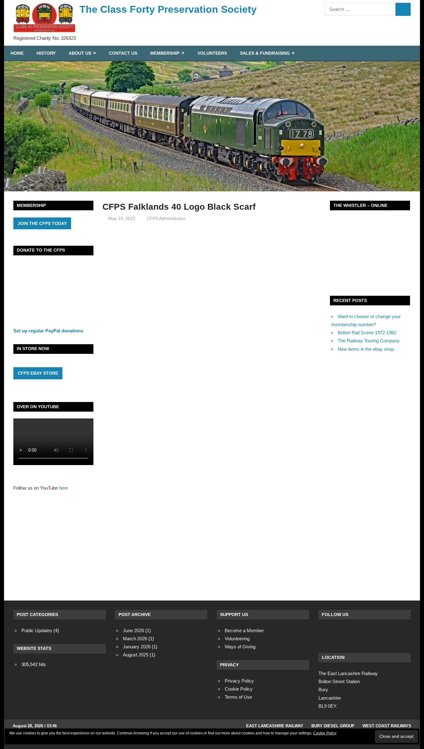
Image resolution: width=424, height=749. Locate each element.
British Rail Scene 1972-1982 (367, 332)
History (46, 53)
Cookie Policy (324, 733)
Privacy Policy (239, 680)
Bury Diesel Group (332, 726)
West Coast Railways (387, 726)
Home (17, 53)
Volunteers (212, 53)
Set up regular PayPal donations (48, 330)
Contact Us (123, 53)
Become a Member (244, 630)
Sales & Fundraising (265, 53)
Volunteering (237, 638)
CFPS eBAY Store (38, 373)
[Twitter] (342, 634)
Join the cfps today (42, 223)
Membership (164, 53)
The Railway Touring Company (369, 340)
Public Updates (36, 630)
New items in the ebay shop (366, 349)
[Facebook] (325, 634)
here (63, 488)
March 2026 (135, 638)
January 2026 (137, 646)
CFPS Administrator (166, 218)
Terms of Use (238, 697)
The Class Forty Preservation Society (168, 9)
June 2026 (133, 630)
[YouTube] (376, 634)
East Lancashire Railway (274, 726)
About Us (80, 53)
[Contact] (359, 634)
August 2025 (135, 654)
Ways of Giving (240, 646)
